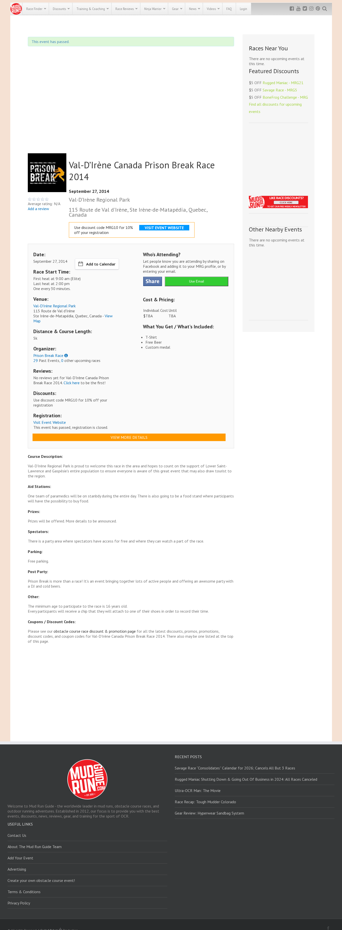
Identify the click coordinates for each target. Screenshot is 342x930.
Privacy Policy (19, 902)
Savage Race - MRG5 (280, 89)
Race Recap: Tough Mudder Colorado (205, 801)
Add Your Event (20, 857)
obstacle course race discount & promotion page (95, 631)
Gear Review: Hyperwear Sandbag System (209, 813)
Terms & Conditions (24, 891)
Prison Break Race (48, 355)
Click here (72, 382)
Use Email (196, 281)
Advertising (17, 869)
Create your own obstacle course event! (41, 880)
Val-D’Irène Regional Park (54, 305)
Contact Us (17, 835)
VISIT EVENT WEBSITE (164, 227)
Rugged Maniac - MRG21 (283, 82)
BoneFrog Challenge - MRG (285, 97)
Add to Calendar (100, 264)
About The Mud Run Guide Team (35, 846)
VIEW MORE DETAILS (129, 437)
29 (35, 360)
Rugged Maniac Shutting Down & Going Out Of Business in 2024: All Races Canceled (246, 779)
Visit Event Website (49, 422)
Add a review (38, 208)
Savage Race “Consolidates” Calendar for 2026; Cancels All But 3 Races (235, 767)
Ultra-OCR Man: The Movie (198, 790)
